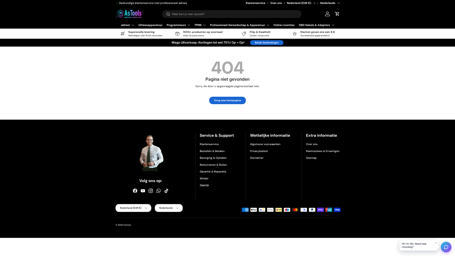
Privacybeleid (259, 151)
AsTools (127, 225)
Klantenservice (255, 3)
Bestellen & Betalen (212, 151)
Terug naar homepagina (227, 100)
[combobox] (231, 14)
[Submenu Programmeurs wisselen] (189, 25)
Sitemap (311, 158)
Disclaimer (257, 158)
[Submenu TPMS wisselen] (204, 25)
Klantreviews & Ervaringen (322, 151)
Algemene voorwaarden (265, 144)
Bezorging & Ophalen (213, 158)
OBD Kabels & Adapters (314, 25)
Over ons (276, 3)
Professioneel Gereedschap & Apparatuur (237, 25)
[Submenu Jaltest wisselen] (133, 25)
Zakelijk (204, 185)
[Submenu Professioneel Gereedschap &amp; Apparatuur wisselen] (268, 25)
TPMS (198, 25)
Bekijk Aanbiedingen (267, 42)
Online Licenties (284, 25)
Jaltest (125, 25)
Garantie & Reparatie (213, 171)
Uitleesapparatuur (150, 25)
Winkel (204, 178)
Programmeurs (176, 25)
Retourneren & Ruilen (213, 165)
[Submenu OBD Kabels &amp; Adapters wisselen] (333, 25)
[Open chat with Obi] (446, 247)
